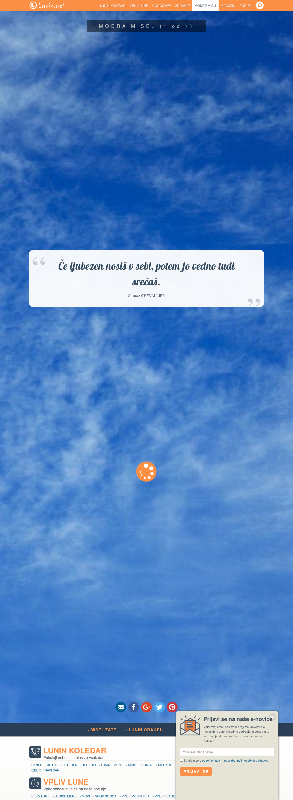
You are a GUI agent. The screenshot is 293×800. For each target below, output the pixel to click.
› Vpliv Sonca (104, 796)
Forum (246, 5)
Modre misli (205, 5)
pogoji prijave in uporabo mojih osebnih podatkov (235, 760)
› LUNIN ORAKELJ (145, 730)
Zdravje (182, 5)
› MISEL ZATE (102, 730)
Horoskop (161, 5)
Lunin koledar (112, 5)
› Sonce (146, 764)
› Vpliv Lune (39, 796)
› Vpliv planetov (167, 796)
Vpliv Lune (139, 5)
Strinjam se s (226, 760)
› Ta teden (68, 764)
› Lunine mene (111, 764)
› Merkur (164, 764)
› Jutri (51, 764)
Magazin (228, 5)
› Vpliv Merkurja (135, 796)
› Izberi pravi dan (44, 770)
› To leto (88, 764)
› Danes (35, 764)
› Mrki (131, 764)
